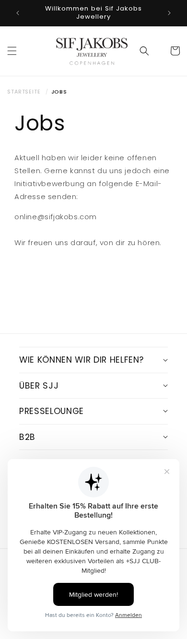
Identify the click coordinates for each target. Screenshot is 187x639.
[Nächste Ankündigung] (169, 13)
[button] (12, 50)
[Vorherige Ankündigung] (17, 13)
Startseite (24, 91)
